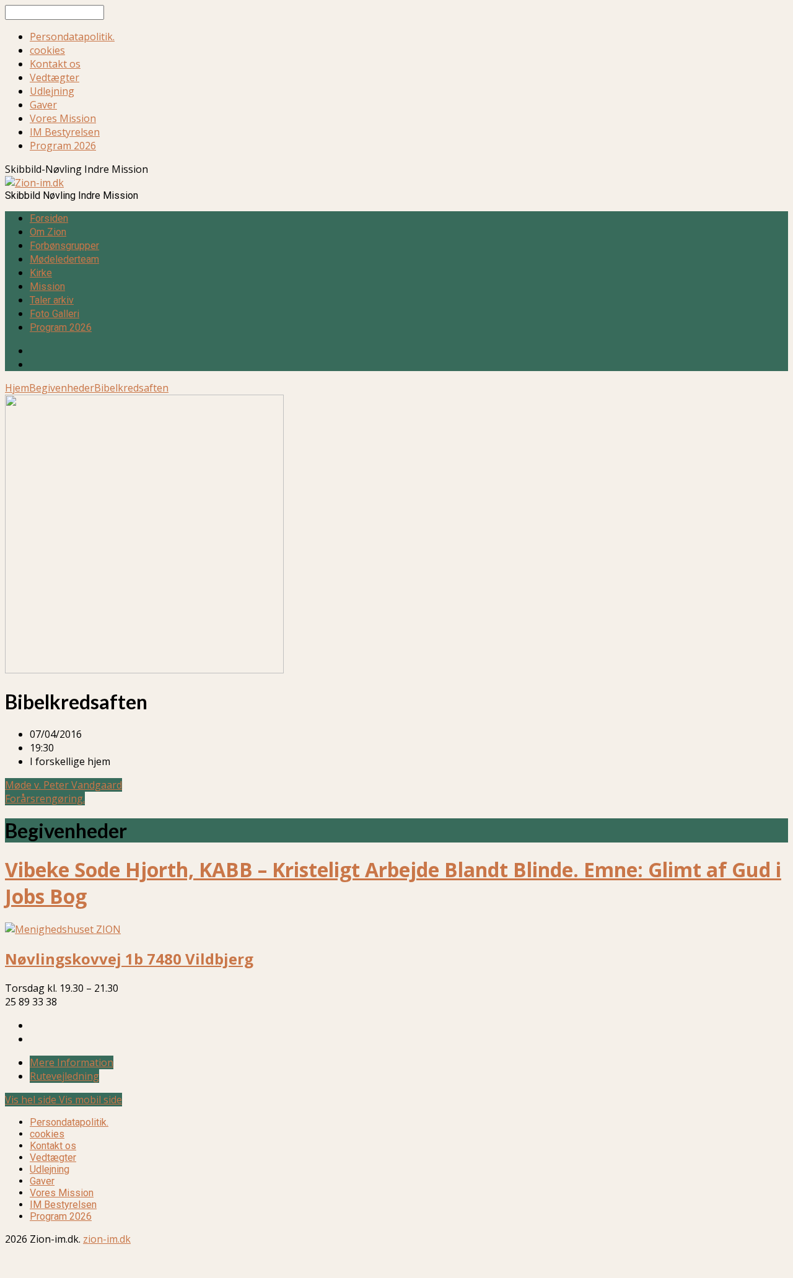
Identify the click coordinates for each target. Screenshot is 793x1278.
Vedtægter (54, 77)
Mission (47, 286)
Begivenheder (61, 388)
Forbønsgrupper (64, 246)
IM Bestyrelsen (65, 132)
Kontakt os (55, 64)
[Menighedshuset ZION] (63, 929)
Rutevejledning (64, 1076)
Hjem (17, 388)
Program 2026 (63, 145)
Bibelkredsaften (131, 388)
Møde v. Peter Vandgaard (63, 785)
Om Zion (48, 232)
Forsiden (49, 218)
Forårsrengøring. (45, 798)
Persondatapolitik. (72, 36)
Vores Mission (63, 118)
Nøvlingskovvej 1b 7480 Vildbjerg (129, 958)
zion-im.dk (107, 1239)
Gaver (43, 105)
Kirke (41, 273)
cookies (47, 50)
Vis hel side (32, 1099)
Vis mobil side (90, 1099)
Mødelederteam (64, 259)
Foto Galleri (54, 314)
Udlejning (52, 91)
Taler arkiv (52, 300)
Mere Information (71, 1062)
